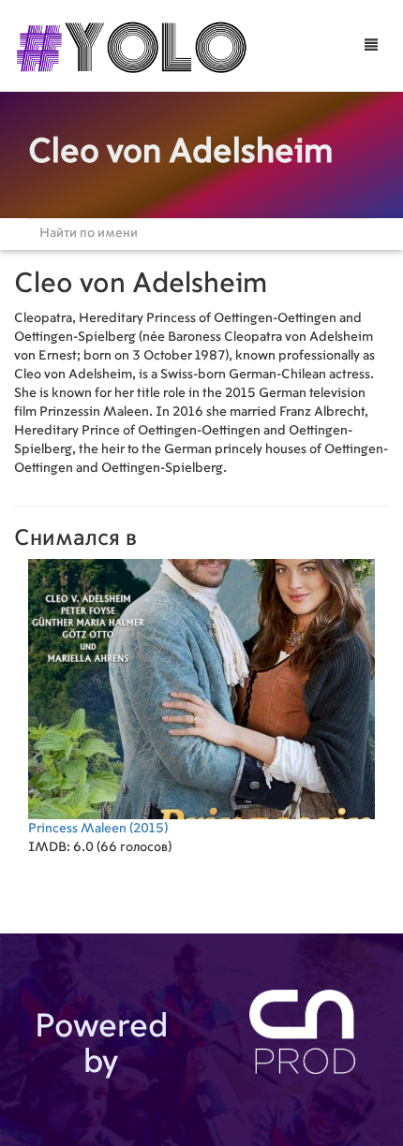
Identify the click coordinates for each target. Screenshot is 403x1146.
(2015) (98, 828)
